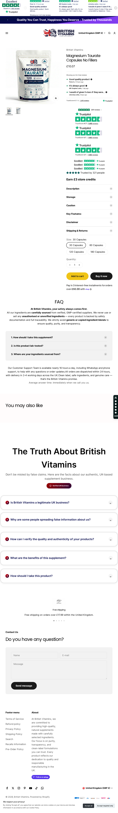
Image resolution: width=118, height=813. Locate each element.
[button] (46, 791)
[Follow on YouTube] (30, 788)
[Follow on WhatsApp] (42, 788)
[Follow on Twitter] (13, 788)
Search (9, 739)
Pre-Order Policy (14, 749)
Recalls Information (16, 744)
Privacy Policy (13, 729)
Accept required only (105, 806)
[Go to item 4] (61, 620)
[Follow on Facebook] (7, 788)
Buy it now (101, 276)
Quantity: (71, 259)
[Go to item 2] (18, 111)
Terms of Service (15, 719)
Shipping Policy (14, 734)
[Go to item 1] (9, 111)
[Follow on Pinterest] (24, 788)
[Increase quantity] (79, 265)
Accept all (88, 806)
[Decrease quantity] (69, 265)
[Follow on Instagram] (18, 788)
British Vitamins (74, 49)
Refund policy (13, 724)
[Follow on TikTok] (36, 788)
